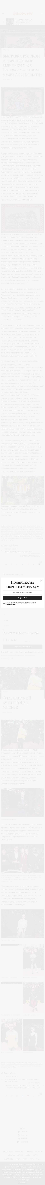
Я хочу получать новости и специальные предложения (21, 603)
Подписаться (22, 598)
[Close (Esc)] (41, 581)
